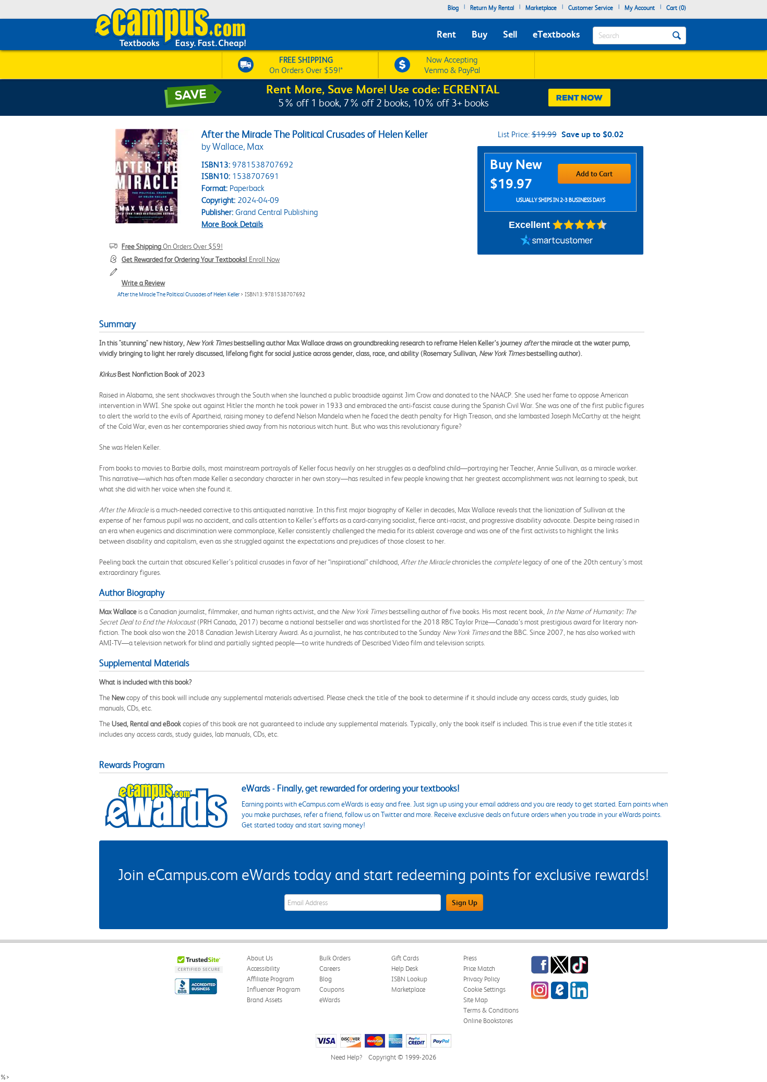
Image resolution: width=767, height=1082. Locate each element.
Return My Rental (492, 7)
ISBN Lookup (409, 979)
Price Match (479, 968)
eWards (329, 1000)
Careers (329, 968)
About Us (260, 958)
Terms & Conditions (491, 1010)
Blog (453, 7)
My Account (640, 7)
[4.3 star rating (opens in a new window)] (580, 225)
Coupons (331, 989)
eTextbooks (556, 34)
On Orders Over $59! (172, 246)
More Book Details (232, 224)
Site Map (475, 1000)
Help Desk (404, 968)
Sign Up (464, 902)
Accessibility (263, 968)
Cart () (676, 7)
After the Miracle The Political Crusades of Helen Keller (178, 294)
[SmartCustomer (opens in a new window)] (556, 241)
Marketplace (541, 7)
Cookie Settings (484, 989)
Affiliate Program (270, 979)
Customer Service (590, 7)
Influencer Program (274, 989)
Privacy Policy (481, 979)
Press (470, 958)
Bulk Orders (335, 958)
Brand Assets (264, 1000)
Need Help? (346, 1057)
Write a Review (143, 283)
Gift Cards (405, 958)
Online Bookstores (488, 1021)
